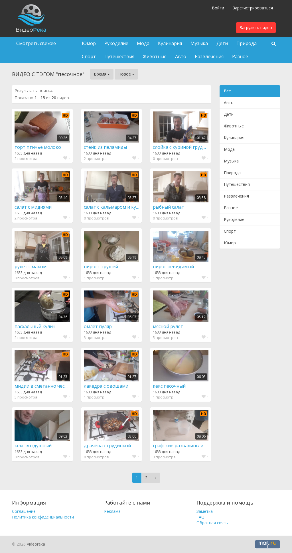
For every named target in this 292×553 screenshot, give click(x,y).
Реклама (112, 511)
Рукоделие (116, 43)
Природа (246, 43)
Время (101, 74)
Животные (155, 56)
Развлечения (209, 56)
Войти (218, 8)
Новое (125, 74)
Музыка (199, 43)
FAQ (200, 517)
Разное (240, 56)
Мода (143, 43)
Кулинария (170, 43)
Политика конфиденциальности (43, 517)
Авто (180, 56)
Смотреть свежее (36, 43)
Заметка (204, 511)
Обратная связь (212, 522)
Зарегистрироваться (253, 8)
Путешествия (119, 56)
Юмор (89, 43)
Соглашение (24, 511)
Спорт (89, 56)
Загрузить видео (256, 27)
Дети (222, 43)
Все (227, 90)
